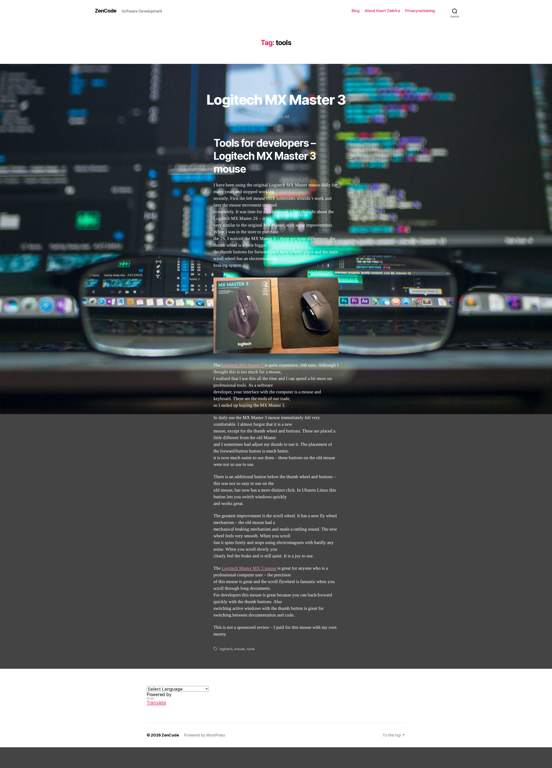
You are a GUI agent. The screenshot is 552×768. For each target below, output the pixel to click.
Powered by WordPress (204, 735)
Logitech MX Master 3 (276, 99)
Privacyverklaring (420, 10)
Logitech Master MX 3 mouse (249, 568)
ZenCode (105, 10)
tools (251, 649)
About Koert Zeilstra (382, 10)
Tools (276, 83)
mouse (239, 649)
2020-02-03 (279, 117)
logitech (226, 649)
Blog (355, 10)
